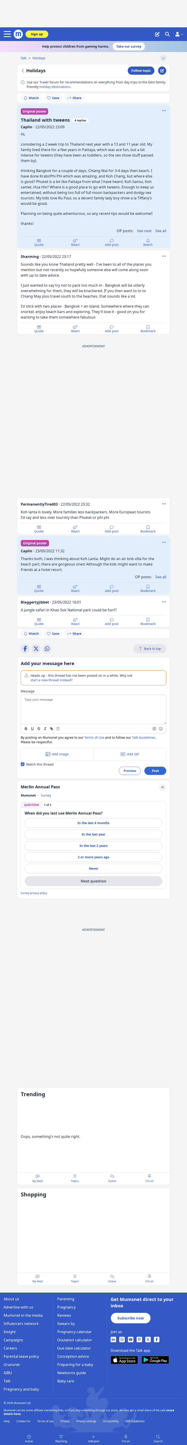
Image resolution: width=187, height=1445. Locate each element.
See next (144, 230)
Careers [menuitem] (10, 1348)
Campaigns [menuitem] (13, 1339)
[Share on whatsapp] (47, 648)
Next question (93, 881)
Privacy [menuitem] (65, 1421)
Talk (24, 58)
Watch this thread (40, 764)
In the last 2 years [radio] (94, 845)
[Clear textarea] (58, 728)
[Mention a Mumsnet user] (154, 728)
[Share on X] (36, 648)
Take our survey (128, 46)
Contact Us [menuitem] (23, 1421)
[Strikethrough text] (39, 728)
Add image (60, 754)
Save (55, 98)
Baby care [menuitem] (65, 1380)
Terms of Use (94, 737)
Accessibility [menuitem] (111, 1421)
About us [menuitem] (11, 1298)
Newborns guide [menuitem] (71, 1372)
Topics (75, 1181)
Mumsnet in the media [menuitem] (23, 1315)
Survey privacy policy (34, 893)
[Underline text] (32, 728)
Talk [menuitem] (7, 1380)
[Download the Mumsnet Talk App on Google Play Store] (155, 1360)
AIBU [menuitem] (8, 1372)
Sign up (37, 34)
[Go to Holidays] (23, 70)
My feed (37, 1181)
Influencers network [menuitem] (21, 1323)
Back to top (152, 648)
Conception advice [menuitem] (73, 1356)
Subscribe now (130, 1318)
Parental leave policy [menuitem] (21, 1356)
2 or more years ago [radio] (93, 857)
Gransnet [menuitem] (12, 1364)
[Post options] (164, 256)
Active (29, 1441)
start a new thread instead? (52, 680)
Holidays (38, 58)
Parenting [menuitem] (65, 1298)
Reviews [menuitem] (64, 1315)
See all (160, 230)
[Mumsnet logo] (18, 34)
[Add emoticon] (161, 728)
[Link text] (51, 728)
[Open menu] (8, 34)
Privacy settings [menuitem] (86, 1421)
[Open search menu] (167, 34)
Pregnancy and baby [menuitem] (21, 1389)
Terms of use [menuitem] (45, 1421)
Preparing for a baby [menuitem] (75, 1364)
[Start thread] (157, 34)
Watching (61, 1441)
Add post (112, 244)
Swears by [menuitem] (66, 1323)
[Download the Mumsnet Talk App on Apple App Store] (124, 1360)
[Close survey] (162, 787)
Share (77, 98)
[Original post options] (164, 110)
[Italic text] (45, 728)
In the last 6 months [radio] (93, 823)
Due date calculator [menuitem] (74, 1348)
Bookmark (148, 331)
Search (158, 1441)
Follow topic (141, 70)
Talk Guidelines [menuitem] (135, 1421)
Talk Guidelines (143, 737)
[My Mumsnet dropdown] (179, 34)
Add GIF (133, 754)
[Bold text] (26, 728)
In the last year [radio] (93, 834)
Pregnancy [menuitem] (66, 1307)
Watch (34, 98)
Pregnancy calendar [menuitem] (74, 1331)
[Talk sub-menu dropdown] (163, 58)
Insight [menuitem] (10, 1331)
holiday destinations (54, 87)
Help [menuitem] (7, 1421)
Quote (39, 244)
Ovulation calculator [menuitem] (74, 1339)
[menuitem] (113, 1339)
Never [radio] (93, 868)
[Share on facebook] (25, 648)
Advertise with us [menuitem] (18, 1307)
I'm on (126, 1441)
